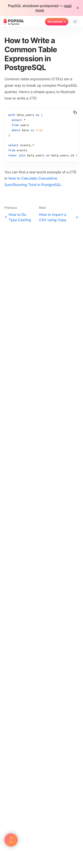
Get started (57, 21)
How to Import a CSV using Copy (52, 217)
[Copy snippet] (75, 112)
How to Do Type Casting (20, 217)
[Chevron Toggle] (11, 840)
